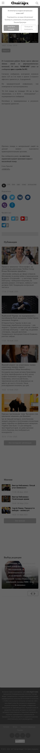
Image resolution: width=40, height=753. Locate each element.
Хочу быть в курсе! (11, 28)
